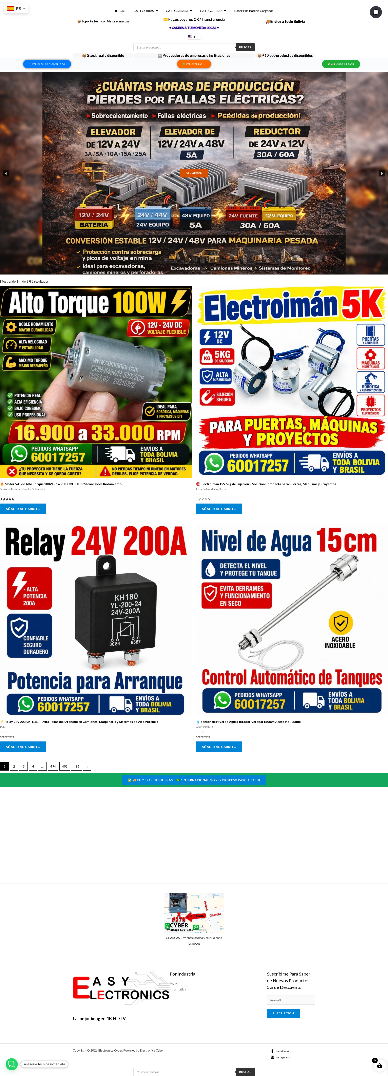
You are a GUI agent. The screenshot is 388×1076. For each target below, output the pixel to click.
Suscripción (283, 1013)
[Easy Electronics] (121, 988)
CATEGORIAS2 (211, 11)
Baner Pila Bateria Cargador (253, 11)
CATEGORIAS (144, 11)
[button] (194, 173)
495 (64, 766)
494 (53, 766)
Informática (178, 989)
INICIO (120, 11)
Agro (173, 983)
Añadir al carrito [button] (23, 509)
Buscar (245, 47)
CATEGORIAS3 (177, 11)
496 (76, 766)
